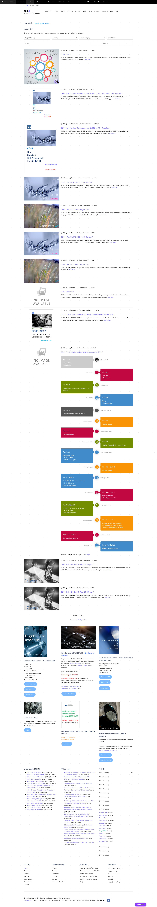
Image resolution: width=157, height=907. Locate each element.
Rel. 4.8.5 (105, 397)
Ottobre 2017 (103, 818)
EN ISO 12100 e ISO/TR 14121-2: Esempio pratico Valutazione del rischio (87, 314)
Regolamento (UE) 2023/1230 (70, 686)
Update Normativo (107, 11)
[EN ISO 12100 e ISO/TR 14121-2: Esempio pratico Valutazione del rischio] (42, 326)
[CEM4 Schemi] (41, 66)
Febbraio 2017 (103, 838)
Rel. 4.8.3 (105, 420)
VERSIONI (70, 11)
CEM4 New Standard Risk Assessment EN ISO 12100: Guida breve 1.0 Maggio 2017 (92, 93)
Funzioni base (112, 871)
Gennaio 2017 (103, 841)
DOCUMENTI (48, 11)
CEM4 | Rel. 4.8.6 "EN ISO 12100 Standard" (77, 182)
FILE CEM (77, 11)
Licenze (54, 879)
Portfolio (26, 876)
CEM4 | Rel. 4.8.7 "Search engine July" (75, 209)
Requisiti (110, 879)
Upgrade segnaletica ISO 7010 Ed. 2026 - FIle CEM (79, 842)
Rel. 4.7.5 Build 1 (69, 477)
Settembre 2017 (103, 820)
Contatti (26, 874)
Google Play (30, 689)
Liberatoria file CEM (58, 882)
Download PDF (30, 684)
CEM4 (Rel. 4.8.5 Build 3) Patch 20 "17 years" (77, 564)
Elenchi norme (105, 755)
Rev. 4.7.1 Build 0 (108, 545)
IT (25, 5)
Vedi (27, 730)
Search (105, 43)
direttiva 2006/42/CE (75, 663)
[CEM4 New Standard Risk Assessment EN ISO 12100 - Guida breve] (41, 148)
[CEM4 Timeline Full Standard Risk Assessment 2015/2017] (41, 356)
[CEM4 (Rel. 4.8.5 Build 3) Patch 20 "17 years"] (41, 571)
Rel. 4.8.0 (66, 452)
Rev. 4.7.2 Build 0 (69, 534)
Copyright (55, 876)
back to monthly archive (42, 23)
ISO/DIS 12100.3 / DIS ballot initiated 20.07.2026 (78, 783)
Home (32, 5)
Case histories (28, 879)
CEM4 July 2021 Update (34, 805)
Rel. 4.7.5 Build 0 (108, 492)
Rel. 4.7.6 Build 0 (108, 467)
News (37, 5)
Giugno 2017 (103, 828)
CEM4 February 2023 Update (35, 799)
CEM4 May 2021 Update (34, 810)
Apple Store (29, 694)
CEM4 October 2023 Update (35, 781)
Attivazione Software (114, 882)
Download (67, 744)
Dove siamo (28, 882)
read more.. (87, 59)
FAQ (81, 882)
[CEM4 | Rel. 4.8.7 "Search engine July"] (41, 216)
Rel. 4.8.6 (66, 384)
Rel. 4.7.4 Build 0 (69, 505)
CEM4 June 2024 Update (34, 779)
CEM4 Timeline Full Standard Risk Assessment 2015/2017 (82, 352)
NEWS (84, 11)
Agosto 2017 (102, 823)
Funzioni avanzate (114, 874)
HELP (116, 11)
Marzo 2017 (102, 836)
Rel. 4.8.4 (66, 410)
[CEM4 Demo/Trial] (41, 296)
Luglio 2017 (102, 825)
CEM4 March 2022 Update (34, 803)
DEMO (56, 11)
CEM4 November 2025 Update (36, 775)
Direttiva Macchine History (88, 879)
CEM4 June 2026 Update (34, 772)
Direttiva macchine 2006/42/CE (108, 750)
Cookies (54, 871)
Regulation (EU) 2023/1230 (70, 688)
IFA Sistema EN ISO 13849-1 (88, 876)
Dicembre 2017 (103, 813)
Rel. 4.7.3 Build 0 (108, 519)
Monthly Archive (82, 620)
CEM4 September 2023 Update (36, 783)
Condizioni (55, 874)
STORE (63, 11)
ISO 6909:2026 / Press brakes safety (75, 796)
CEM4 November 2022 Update (36, 801)
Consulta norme (106, 760)
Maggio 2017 (103, 831)
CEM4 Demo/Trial (67, 291)
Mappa (26, 885)
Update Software (94, 11)
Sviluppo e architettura (115, 868)
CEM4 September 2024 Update (36, 777)
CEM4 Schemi (66, 54)
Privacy (54, 868)
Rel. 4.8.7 (105, 372)
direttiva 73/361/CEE (84, 665)
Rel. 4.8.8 (66, 359)
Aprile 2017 (102, 833)
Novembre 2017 (103, 815)
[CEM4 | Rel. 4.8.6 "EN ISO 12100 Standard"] (41, 188)
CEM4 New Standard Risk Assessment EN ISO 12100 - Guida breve (85, 128)
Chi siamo (27, 871)
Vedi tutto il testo (69, 694)
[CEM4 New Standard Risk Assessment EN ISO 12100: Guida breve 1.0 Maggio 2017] (41, 103)
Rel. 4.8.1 (105, 441)
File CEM (110, 876)
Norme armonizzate (86, 874)
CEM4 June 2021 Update (34, 807)
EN (27, 5)
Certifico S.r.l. (28, 900)
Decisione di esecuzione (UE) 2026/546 (75, 838)
